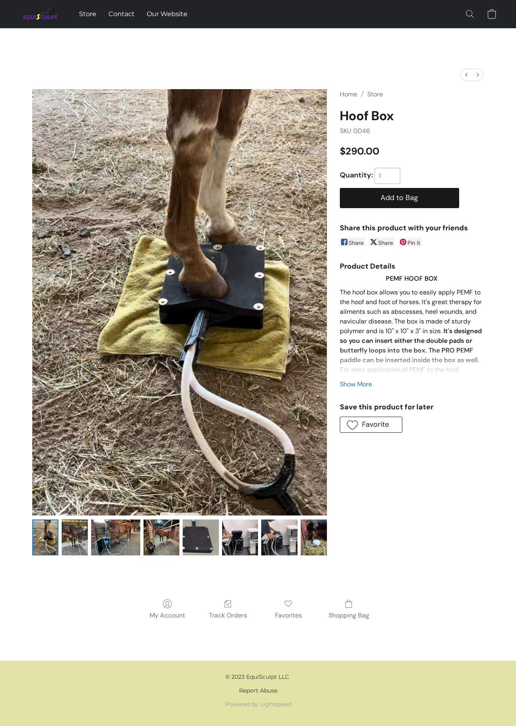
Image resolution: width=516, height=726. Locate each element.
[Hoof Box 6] (279, 537)
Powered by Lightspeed (258, 704)
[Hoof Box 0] (45, 537)
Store (87, 14)
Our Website (167, 14)
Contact (121, 14)
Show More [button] (356, 384)
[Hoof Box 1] (75, 537)
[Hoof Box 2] (115, 537)
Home (348, 94)
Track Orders (228, 615)
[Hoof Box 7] (314, 537)
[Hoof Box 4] (200, 537)
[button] (41, 14)
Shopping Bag (349, 615)
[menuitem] (466, 75)
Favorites (288, 615)
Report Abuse (258, 690)
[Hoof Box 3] (161, 537)
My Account (167, 615)
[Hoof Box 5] (240, 537)
